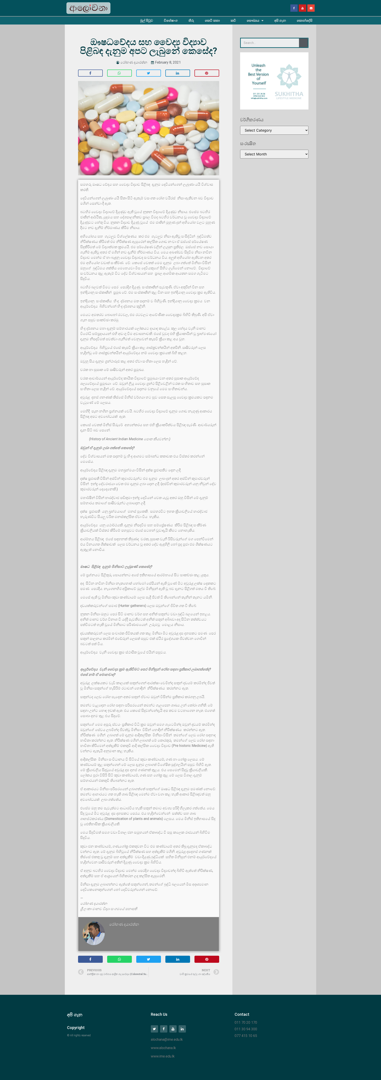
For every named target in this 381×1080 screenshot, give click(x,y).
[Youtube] (302, 8)
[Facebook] (294, 8)
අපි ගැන (280, 21)
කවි (233, 21)
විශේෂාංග (171, 21)
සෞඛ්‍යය (253, 21)
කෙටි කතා (212, 21)
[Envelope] (311, 8)
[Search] (303, 42)
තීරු (191, 21)
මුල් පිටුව (146, 21)
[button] (90, 73)
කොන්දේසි (304, 21)
